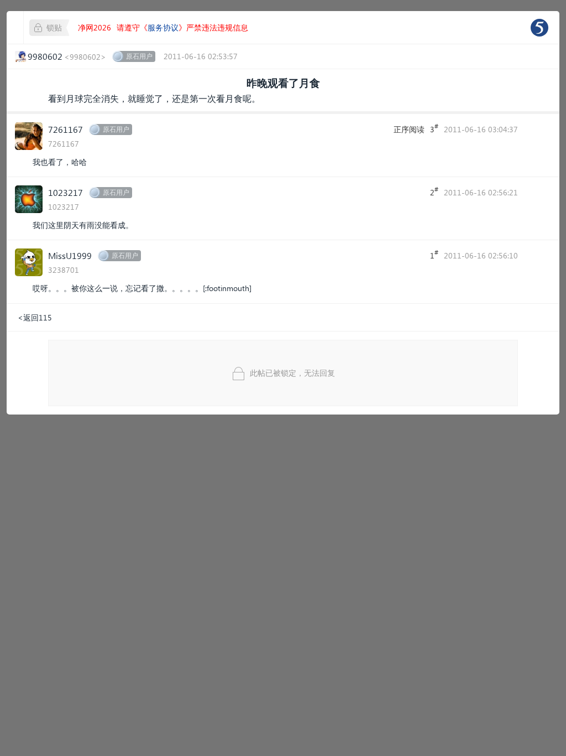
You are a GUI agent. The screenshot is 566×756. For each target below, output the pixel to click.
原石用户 (139, 56)
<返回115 (35, 317)
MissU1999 (70, 255)
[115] (539, 28)
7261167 (65, 129)
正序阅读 (409, 129)
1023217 (65, 192)
